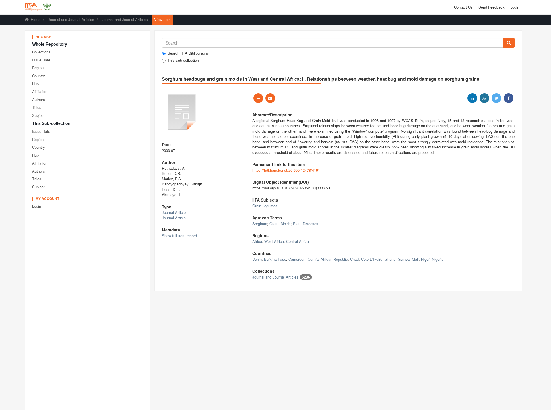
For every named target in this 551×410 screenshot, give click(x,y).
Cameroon (296, 259)
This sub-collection (183, 60)
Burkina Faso (275, 259)
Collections (41, 52)
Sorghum (259, 223)
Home (35, 19)
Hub (35, 83)
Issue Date (41, 60)
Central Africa (297, 241)
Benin (257, 259)
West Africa (274, 241)
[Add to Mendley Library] (484, 98)
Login (36, 206)
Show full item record (179, 235)
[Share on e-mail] (270, 98)
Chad (354, 259)
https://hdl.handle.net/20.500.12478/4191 (286, 170)
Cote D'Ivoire (371, 259)
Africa (257, 241)
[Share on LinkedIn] (472, 98)
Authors (38, 99)
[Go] (509, 43)
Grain (273, 223)
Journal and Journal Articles (71, 19)
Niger (425, 259)
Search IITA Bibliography (188, 53)
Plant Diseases (305, 223)
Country (38, 75)
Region (38, 67)
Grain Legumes (265, 205)
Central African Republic (328, 259)
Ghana (390, 259)
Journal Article (174, 212)
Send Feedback (491, 7)
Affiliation (39, 91)
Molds (286, 223)
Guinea (404, 259)
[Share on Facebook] (508, 98)
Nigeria (437, 259)
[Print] (258, 98)
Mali (415, 259)
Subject (38, 115)
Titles (36, 107)
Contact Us (463, 7)
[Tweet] (496, 98)
